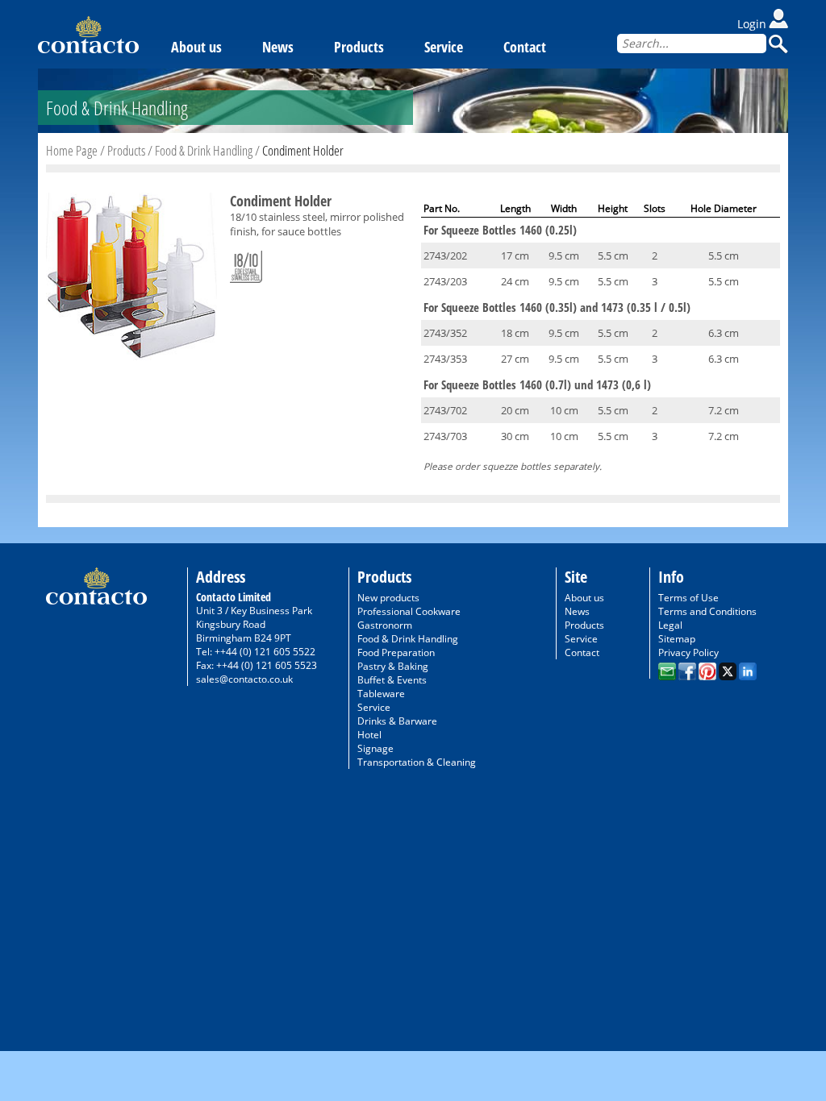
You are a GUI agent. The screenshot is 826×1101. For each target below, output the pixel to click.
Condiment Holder (303, 150)
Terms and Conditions (707, 611)
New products (388, 598)
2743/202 (445, 255)
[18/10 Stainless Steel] (246, 263)
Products (359, 46)
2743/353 (445, 358)
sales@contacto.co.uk (244, 679)
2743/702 (445, 410)
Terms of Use (688, 598)
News (278, 46)
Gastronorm (384, 625)
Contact (524, 46)
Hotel (369, 735)
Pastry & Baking (392, 666)
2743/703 (445, 436)
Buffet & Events (392, 680)
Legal (670, 625)
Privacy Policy (688, 652)
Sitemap (676, 639)
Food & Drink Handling (203, 150)
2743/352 (445, 333)
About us (196, 46)
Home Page (72, 150)
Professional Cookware (409, 611)
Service (443, 46)
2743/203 (445, 281)
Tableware (381, 693)
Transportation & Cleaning (416, 762)
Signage (375, 748)
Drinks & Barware (397, 721)
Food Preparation (396, 652)
